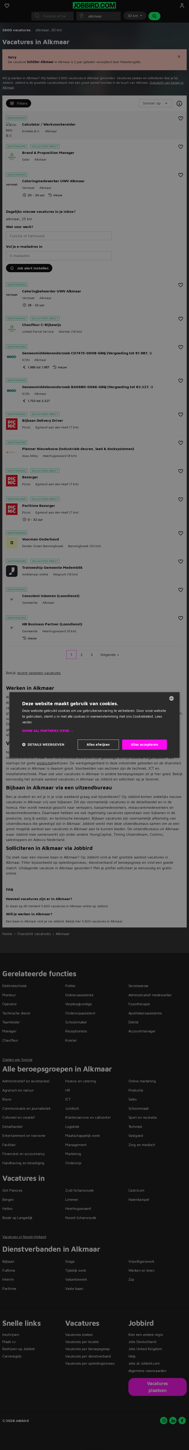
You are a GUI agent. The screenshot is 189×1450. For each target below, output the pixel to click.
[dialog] (94, 725)
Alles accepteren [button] (144, 744)
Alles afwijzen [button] (98, 744)
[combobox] (171, 698)
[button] (94, 731)
